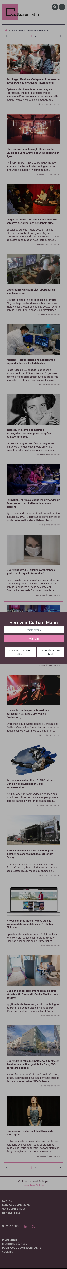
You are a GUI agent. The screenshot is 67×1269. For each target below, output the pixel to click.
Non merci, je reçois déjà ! (20, 652)
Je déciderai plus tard (50, 652)
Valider (34, 638)
